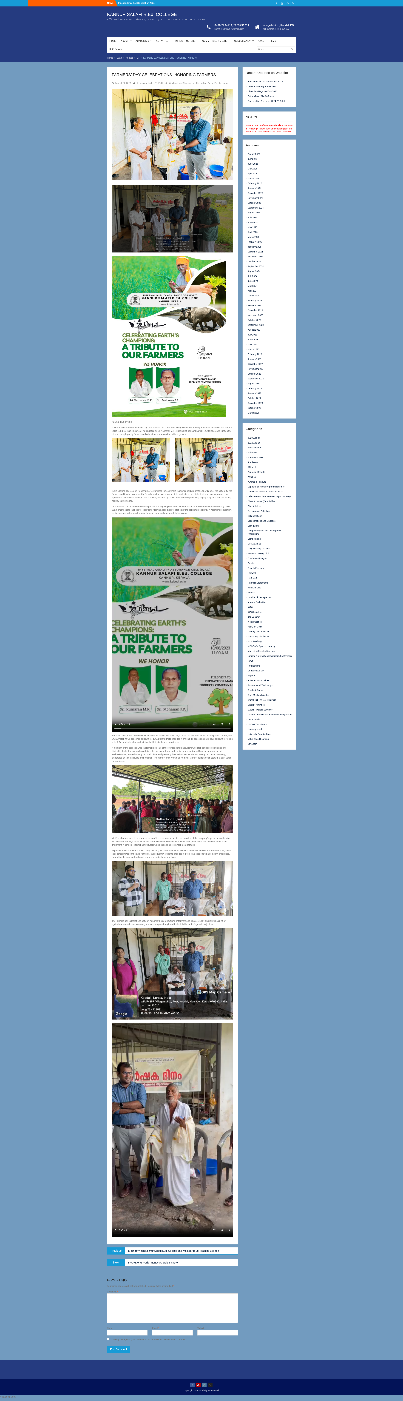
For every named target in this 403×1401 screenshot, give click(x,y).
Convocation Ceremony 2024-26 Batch (266, 101)
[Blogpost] (293, 3)
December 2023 (255, 310)
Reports (251, 675)
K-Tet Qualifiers (255, 622)
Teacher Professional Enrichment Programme (270, 714)
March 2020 (253, 413)
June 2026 (253, 164)
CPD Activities (254, 543)
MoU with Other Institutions (261, 651)
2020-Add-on (254, 438)
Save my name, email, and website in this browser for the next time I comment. (149, 1339)
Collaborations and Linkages (261, 521)
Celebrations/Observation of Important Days (191, 83)
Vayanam (252, 744)
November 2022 (255, 369)
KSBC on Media (255, 626)
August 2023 (254, 330)
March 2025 (253, 237)
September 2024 (256, 266)
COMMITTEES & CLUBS (214, 41)
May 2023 (252, 344)
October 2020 (254, 408)
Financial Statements (258, 583)
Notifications (254, 666)
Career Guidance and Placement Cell (265, 491)
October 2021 (254, 398)
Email (155, 1328)
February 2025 (255, 242)
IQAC (250, 607)
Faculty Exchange (256, 568)
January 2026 (254, 188)
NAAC (261, 41)
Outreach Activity (256, 670)
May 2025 (252, 227)
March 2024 (253, 295)
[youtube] (282, 3)
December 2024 (255, 251)
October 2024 (254, 261)
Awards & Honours (257, 482)
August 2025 (254, 212)
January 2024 (254, 305)
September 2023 (256, 325)
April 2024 (253, 290)
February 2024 (255, 300)
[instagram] (287, 3)
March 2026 (253, 178)
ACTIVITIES (162, 41)
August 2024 (254, 271)
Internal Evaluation (257, 602)
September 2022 (256, 378)
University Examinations (259, 734)
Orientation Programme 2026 (262, 86)
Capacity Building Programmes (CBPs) (266, 486)
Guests (251, 592)
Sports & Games (255, 690)
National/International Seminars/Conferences (270, 656)
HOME (112, 41)
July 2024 (252, 276)
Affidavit (252, 467)
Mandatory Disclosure (258, 636)
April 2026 (253, 173)
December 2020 (255, 403)
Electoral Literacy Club (258, 553)
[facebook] (276, 3)
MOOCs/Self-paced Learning (261, 646)
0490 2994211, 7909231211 (231, 25)
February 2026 (255, 183)
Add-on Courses (255, 457)
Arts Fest (252, 477)
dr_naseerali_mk (144, 83)
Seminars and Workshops (260, 685)
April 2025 (253, 232)
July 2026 (252, 159)
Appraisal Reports (256, 472)
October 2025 (254, 203)
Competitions (254, 539)
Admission (253, 462)
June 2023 (253, 339)
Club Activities (254, 506)
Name (110, 1328)
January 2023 (254, 359)
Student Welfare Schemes (260, 709)
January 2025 (254, 247)
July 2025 (252, 217)
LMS (273, 41)
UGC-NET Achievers (257, 724)
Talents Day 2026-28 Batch (261, 96)
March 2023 (253, 349)
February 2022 (255, 388)
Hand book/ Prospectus (259, 597)
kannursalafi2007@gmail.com (229, 29)
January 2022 (254, 393)
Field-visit (162, 83)
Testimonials (254, 719)
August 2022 (254, 383)
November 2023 (255, 315)
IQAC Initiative (254, 612)
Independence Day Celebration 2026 (136, 3)
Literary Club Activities (258, 631)
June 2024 (253, 281)
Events (217, 83)
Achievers (252, 452)
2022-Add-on (254, 442)
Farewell (252, 573)
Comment (112, 1291)
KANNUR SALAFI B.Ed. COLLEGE (142, 14)
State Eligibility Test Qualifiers (262, 700)
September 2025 (256, 207)
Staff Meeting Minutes (258, 695)
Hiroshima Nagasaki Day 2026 (262, 91)
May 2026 (252, 168)
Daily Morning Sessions (259, 548)
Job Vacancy (254, 617)
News (225, 83)
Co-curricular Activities (259, 511)
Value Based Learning (258, 739)
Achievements (254, 447)
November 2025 (255, 198)
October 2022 (254, 373)
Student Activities (256, 705)
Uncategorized (255, 729)
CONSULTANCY (242, 41)
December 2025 (255, 193)
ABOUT (124, 41)
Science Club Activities (258, 680)
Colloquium (253, 525)
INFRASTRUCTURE (185, 41)
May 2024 (252, 286)
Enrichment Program (258, 558)
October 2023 (254, 320)
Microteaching (255, 641)
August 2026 (254, 154)
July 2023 (252, 334)
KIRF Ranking (116, 49)
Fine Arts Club (254, 587)
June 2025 (253, 222)
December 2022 (255, 364)
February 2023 (255, 354)
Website (201, 1328)
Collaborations (255, 516)
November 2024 (255, 256)
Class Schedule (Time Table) (261, 501)
